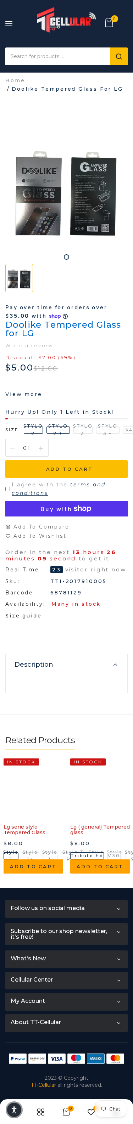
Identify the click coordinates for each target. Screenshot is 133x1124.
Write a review (29, 345)
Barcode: (20, 592)
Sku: (12, 581)
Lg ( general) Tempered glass (100, 829)
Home (15, 80)
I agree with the (58, 488)
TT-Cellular (43, 1085)
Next (122, 827)
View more (23, 394)
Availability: (25, 603)
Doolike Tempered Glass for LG (63, 329)
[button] (14, 1109)
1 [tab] (66, 257)
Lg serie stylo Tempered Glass (24, 829)
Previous (11, 827)
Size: (12, 429)
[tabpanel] (66, 190)
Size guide (23, 615)
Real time (22, 570)
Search (119, 56)
